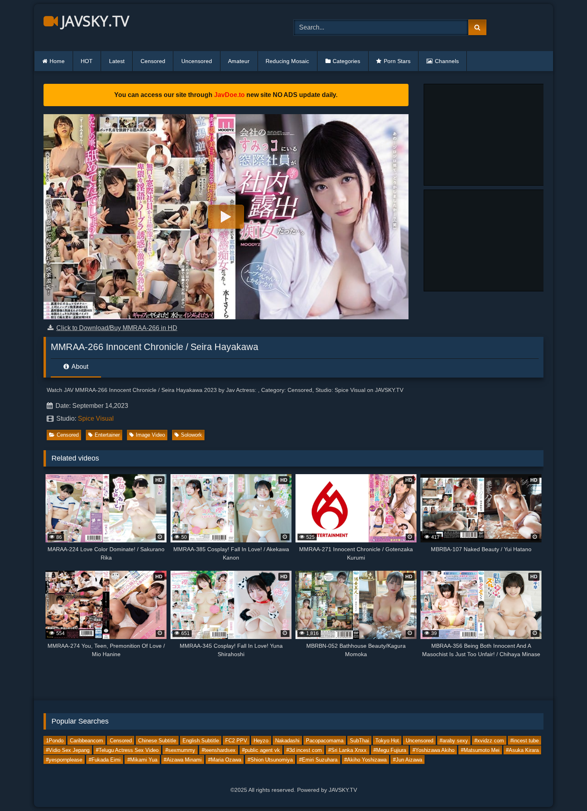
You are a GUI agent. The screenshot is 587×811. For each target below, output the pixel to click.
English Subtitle (200, 740)
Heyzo (261, 740)
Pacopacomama (324, 740)
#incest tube (524, 740)
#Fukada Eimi (105, 759)
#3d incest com (304, 750)
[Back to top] (562, 787)
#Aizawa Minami (183, 759)
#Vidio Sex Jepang (67, 750)
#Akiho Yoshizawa (365, 759)
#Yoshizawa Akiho (433, 750)
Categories (346, 61)
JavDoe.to (229, 94)
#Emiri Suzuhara (318, 759)
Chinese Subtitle (157, 740)
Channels (447, 61)
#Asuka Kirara (522, 750)
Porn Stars (397, 61)
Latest (117, 61)
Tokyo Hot (387, 740)
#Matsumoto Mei (480, 750)
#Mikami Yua (142, 759)
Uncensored (196, 61)
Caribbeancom (86, 740)
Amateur (239, 61)
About (79, 366)
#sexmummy (180, 750)
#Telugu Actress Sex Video (127, 750)
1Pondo (54, 740)
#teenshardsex (219, 750)
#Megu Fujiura (389, 750)
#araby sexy (454, 740)
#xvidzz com (489, 740)
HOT (87, 61)
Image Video (150, 435)
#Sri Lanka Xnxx (347, 750)
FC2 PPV (236, 740)
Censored (153, 61)
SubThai (359, 740)
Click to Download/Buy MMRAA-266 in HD (116, 327)
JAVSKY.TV (93, 21)
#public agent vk (261, 750)
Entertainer (107, 435)
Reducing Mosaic (287, 61)
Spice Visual (96, 418)
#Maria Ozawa (224, 759)
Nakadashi (287, 740)
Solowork (191, 435)
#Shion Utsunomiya (270, 759)
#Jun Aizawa (407, 759)
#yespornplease (64, 759)
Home (57, 61)
